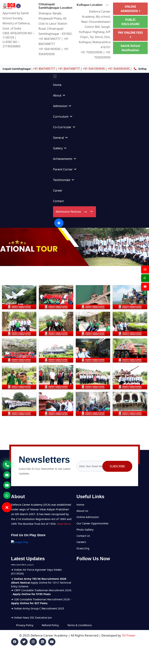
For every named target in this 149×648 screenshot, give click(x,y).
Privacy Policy (25, 625)
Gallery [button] (58, 148)
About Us (82, 511)
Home (57, 85)
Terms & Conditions (79, 625)
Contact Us (83, 535)
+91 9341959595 (50, 49)
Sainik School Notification (130, 48)
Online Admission (87, 517)
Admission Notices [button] (69, 212)
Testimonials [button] (62, 180)
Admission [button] (60, 106)
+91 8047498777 (47, 69)
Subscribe (117, 466)
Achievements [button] (63, 159)
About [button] (57, 95)
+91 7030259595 (91, 52)
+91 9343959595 (97, 69)
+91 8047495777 (50, 39)
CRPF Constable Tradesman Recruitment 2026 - (41, 576)
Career (57, 190)
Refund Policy (50, 625)
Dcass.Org (82, 548)
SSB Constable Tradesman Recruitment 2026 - (41, 585)
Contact (58, 201)
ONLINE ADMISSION (129, 9)
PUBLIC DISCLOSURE (130, 22)
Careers (81, 542)
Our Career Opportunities (92, 523)
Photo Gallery (85, 529)
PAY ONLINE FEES (130, 33)
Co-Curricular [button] (62, 127)
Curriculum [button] (61, 117)
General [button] (59, 138)
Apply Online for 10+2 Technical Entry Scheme (41, 566)
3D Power (129, 635)
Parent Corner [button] (63, 169)
